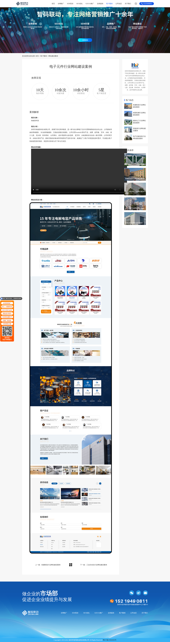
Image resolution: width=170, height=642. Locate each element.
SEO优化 (79, 3)
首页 (53, 3)
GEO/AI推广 (89, 3)
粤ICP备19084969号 (109, 640)
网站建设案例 (53, 56)
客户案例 (109, 3)
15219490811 (147, 3)
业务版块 (100, 3)
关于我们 (128, 3)
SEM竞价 (70, 3)
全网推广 (61, 3)
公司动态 (118, 3)
